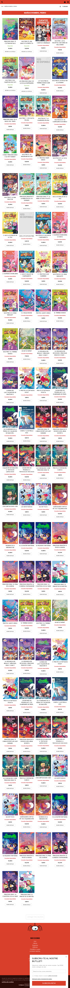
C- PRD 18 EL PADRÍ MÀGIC (43, 159)
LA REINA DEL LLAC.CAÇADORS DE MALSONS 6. (10, 392)
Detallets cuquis (35, 949)
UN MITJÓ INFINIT (27, 351)
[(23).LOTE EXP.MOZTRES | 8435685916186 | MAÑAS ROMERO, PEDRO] (26, 223)
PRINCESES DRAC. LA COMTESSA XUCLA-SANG (43, 585)
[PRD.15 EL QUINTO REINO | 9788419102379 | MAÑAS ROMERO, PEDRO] (43, 300)
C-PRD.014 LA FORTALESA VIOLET (26, 391)
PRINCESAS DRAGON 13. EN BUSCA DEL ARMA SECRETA (60, 431)
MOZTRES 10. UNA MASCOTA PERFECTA (26, 42)
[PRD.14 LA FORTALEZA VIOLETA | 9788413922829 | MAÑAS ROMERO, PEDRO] (43, 378)
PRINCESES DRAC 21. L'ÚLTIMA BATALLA (10, 42)
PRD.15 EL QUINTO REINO (43, 313)
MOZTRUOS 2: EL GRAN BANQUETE (60, 275)
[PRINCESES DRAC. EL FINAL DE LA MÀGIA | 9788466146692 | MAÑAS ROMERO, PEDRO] (10, 572)
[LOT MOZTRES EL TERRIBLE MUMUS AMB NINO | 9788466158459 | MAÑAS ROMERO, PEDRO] (43, 68)
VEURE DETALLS (43, 51)
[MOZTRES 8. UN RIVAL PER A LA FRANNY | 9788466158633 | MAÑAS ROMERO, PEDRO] (60, 68)
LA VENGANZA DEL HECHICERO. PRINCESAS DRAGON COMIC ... (60, 353)
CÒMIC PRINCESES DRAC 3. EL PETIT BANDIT (10, 156)
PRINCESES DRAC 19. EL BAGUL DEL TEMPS (10, 120)
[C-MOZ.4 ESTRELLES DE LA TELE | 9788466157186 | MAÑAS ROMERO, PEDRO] (10, 223)
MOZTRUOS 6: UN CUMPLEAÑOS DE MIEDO (60, 121)
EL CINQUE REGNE (27, 313)
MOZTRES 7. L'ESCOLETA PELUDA (26, 119)
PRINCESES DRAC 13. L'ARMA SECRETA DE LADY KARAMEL (43, 431)
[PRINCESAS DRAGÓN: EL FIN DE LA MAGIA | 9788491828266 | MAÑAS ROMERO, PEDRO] (60, 533)
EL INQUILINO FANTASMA (43, 545)
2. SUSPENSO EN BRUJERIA (10, 274)
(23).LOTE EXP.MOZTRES (26, 236)
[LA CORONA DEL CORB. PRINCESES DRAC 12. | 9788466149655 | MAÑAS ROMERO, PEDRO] (43, 455)
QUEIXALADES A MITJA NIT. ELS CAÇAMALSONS (60, 507)
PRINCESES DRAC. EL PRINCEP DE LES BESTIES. (60, 585)
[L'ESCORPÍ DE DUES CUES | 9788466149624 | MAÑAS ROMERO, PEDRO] (10, 494)
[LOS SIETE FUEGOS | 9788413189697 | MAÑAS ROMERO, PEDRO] (26, 494)
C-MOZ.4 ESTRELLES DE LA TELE (10, 236)
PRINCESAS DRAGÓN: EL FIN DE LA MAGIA (60, 546)
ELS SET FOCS (43, 507)
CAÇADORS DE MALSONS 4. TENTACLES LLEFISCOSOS (10, 470)
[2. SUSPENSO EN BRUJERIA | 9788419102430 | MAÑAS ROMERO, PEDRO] (10, 261)
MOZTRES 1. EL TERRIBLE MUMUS (10, 353)
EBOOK (35, 947)
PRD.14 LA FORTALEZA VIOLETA (43, 391)
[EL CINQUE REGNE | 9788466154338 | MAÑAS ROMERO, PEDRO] (26, 300)
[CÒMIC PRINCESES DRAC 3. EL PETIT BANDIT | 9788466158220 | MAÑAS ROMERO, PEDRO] (10, 143)
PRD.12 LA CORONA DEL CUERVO (60, 469)
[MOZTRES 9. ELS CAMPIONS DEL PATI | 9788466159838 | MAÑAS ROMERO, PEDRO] (10, 68)
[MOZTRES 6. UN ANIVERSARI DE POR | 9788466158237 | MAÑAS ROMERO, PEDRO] (26, 143)
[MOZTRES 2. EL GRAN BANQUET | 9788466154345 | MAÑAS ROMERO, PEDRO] (10, 300)
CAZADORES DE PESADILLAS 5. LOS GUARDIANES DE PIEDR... (60, 392)
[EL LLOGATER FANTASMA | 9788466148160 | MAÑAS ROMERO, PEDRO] (26, 533)
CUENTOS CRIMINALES (43, 43)
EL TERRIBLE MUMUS (60, 313)
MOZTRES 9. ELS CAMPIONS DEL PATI (10, 81)
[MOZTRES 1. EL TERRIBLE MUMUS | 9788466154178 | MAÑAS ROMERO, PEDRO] (10, 339)
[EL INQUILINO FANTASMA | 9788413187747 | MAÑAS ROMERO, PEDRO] (43, 533)
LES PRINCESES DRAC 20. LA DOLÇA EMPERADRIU (26, 82)
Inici (35, 941)
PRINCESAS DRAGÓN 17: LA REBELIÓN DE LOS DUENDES (27, 198)
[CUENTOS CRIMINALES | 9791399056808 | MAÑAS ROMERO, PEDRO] (43, 29)
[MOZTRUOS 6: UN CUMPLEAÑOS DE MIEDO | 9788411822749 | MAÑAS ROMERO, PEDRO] (60, 107)
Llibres (35, 943)
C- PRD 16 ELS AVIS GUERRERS (43, 275)
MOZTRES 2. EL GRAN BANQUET (10, 314)
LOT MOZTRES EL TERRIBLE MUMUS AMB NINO (43, 83)
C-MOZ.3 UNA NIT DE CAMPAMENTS (26, 275)
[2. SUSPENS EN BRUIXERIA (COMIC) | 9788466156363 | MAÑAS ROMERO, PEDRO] (60, 222)
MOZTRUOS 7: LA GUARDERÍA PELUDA (43, 119)
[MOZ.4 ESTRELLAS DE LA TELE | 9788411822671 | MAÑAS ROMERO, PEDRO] (60, 184)
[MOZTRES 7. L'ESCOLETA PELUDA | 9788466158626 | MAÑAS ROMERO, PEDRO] (26, 106)
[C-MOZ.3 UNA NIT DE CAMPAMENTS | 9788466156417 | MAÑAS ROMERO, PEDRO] (26, 261)
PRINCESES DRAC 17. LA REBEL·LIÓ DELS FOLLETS (43, 197)
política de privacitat (52, 975)
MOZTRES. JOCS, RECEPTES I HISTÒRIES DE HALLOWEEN (59, 43)
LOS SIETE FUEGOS (26, 507)
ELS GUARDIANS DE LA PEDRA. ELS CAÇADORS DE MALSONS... (10, 431)
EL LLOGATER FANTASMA (26, 545)
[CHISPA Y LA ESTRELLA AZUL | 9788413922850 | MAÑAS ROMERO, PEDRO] (26, 417)
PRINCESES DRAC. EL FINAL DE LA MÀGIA (10, 585)
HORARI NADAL (35, 951)
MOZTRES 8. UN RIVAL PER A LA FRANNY (60, 81)
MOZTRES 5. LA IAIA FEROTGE (10, 198)
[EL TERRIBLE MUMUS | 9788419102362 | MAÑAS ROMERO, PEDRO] (60, 300)
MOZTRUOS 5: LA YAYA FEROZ (60, 159)
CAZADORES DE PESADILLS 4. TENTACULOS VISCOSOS (26, 470)
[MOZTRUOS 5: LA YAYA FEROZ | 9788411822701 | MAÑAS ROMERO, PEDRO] (60, 145)
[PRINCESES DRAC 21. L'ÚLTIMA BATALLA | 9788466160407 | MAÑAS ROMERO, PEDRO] (10, 29)
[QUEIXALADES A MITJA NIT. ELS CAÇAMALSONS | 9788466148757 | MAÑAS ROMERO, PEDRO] (60, 494)
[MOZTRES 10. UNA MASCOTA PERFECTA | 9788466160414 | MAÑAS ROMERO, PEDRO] (26, 29)
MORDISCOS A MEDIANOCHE (10, 546)
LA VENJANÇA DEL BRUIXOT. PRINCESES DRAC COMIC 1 (43, 353)
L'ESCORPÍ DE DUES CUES (10, 506)
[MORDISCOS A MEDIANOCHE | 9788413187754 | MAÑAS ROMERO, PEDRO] (10, 533)
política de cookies (8, 982)
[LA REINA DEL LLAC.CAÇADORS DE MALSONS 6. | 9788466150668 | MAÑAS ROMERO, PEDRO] (10, 378)
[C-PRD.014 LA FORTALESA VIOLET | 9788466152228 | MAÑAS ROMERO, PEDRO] (26, 378)
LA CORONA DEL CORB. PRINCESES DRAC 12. (43, 469)
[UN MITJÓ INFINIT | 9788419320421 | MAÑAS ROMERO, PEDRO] (26, 338)
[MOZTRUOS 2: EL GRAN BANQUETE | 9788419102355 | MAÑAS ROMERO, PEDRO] (60, 262)
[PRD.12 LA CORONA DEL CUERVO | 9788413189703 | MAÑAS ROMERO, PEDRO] (60, 455)
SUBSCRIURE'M (49, 983)
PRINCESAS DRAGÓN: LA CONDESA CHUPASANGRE (26, 585)
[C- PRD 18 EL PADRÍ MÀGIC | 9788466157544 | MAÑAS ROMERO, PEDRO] (43, 145)
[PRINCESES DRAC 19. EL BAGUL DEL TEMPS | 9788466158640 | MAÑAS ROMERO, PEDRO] (10, 107)
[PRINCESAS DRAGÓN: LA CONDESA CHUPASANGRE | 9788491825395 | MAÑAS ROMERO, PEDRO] (26, 572)
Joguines (35, 945)
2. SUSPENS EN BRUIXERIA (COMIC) (60, 236)
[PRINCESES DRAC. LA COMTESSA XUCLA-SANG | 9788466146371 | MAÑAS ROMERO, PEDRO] (43, 572)
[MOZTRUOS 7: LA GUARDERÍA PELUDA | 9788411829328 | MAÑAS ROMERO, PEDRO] (43, 106)
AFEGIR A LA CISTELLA (10, 51)
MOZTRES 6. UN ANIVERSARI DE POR (26, 155)
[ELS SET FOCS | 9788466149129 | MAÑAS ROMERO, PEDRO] (43, 494)
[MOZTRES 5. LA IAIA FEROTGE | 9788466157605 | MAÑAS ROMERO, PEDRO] (10, 184)
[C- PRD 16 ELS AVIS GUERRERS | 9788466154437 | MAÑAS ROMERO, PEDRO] (43, 262)
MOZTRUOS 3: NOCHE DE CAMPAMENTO (43, 236)
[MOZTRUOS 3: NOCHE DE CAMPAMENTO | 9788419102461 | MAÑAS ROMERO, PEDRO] (43, 223)
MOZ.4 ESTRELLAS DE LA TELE (60, 197)
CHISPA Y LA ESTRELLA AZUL (26, 432)
